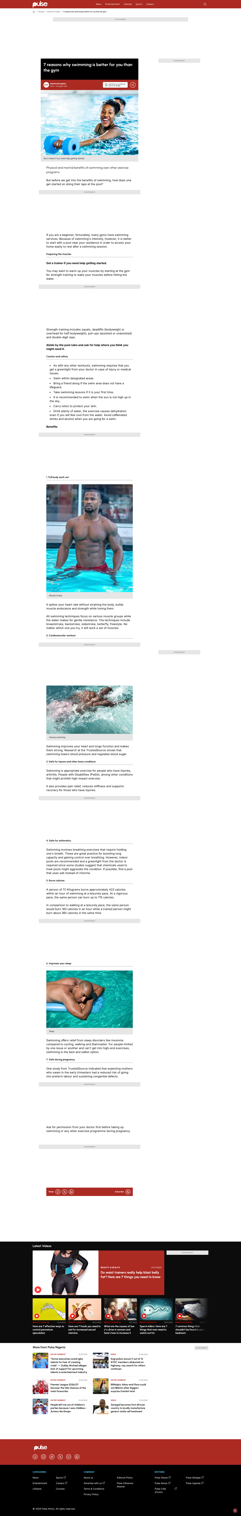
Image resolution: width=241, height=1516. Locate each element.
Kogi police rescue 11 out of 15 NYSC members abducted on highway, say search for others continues (128, 1363)
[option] (49, 1319)
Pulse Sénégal (193, 1477)
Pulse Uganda (193, 1483)
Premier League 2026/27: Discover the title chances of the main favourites (68, 1388)
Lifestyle (128, 4)
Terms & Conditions (94, 1488)
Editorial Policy (125, 1477)
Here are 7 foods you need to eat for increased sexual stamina (84, 1329)
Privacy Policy (91, 1494)
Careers (150, 4)
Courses (60, 1488)
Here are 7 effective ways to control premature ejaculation (48, 1329)
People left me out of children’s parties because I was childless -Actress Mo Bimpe (68, 1408)
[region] (120, 1319)
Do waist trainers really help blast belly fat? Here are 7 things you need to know (131, 1274)
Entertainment (112, 4)
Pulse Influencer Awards (125, 1485)
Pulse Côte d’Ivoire (160, 1490)
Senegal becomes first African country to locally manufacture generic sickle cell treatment (128, 1408)
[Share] (133, 85)
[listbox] (120, 1319)
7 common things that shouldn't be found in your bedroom (189, 1329)
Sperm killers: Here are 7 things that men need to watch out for (153, 1329)
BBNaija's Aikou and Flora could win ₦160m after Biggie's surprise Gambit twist (128, 1388)
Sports (139, 4)
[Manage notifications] (235, 1510)
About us (88, 1477)
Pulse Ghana (161, 1477)
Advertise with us (93, 1483)
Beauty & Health (53, 12)
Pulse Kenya (161, 1483)
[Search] (205, 4)
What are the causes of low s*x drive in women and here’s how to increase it (119, 1329)
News (98, 4)
